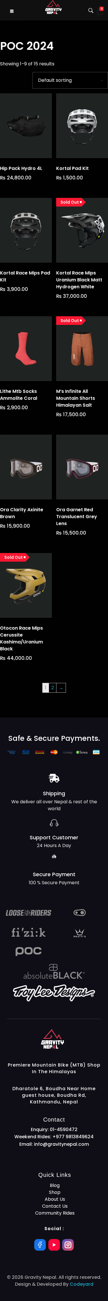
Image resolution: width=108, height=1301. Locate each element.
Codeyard (81, 1284)
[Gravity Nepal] (70, 1039)
